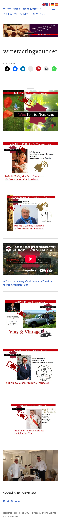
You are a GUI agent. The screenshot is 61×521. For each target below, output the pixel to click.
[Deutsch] (53, 4)
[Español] (57, 4)
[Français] (48, 4)
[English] (44, 4)
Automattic (12, 516)
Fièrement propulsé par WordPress (20, 513)
